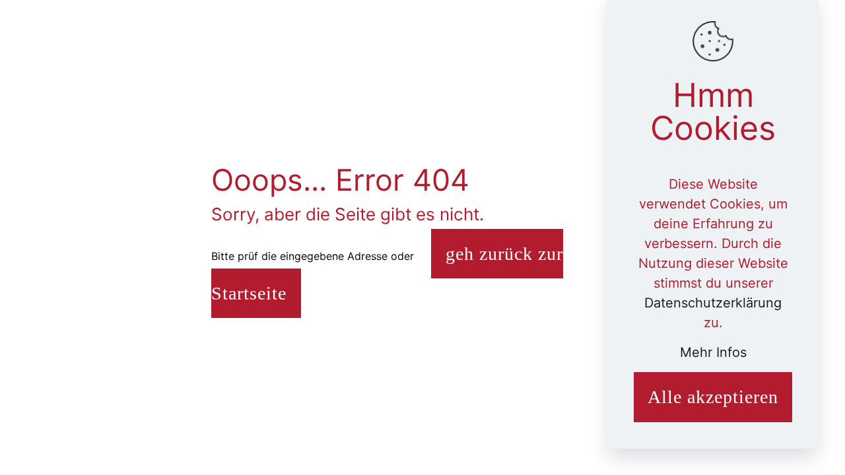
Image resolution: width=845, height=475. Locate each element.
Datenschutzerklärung (713, 303)
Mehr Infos (713, 352)
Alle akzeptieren (713, 397)
